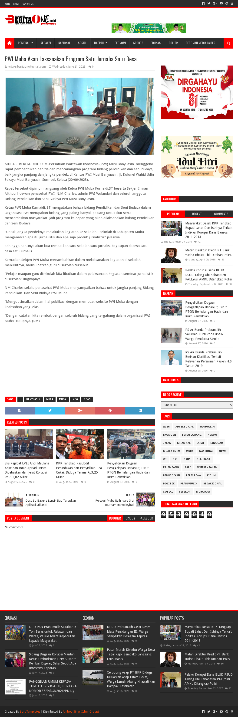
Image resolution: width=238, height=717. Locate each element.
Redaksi (45, 42)
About (16, 3)
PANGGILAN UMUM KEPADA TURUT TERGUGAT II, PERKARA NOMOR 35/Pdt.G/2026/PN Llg (53, 686)
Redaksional (212, 483)
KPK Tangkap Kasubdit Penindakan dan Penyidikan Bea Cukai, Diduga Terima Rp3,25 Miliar (79, 470)
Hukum (212, 434)
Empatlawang (192, 434)
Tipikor (184, 491)
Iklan (167, 442)
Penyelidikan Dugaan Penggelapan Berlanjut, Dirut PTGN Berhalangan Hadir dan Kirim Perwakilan (128, 470)
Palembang (171, 467)
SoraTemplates (30, 711)
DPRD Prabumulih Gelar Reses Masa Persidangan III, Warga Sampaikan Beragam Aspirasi (128, 631)
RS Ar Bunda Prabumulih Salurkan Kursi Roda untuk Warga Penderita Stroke (204, 334)
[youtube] (221, 3)
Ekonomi (120, 42)
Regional (24, 42)
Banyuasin (33, 399)
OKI (175, 459)
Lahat (200, 442)
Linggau (216, 442)
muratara (203, 491)
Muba (49, 399)
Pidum (211, 475)
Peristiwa (193, 475)
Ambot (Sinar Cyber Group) (81, 711)
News (87, 399)
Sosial (82, 42)
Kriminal (184, 442)
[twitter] (208, 3)
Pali (188, 467)
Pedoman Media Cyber (200, 42)
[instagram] (231, 3)
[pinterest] (227, 3)
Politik (173, 42)
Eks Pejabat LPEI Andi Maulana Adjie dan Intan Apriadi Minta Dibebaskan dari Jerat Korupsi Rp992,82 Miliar (27, 470)
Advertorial (184, 426)
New (75, 399)
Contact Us (28, 3)
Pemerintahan (207, 467)
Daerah (99, 42)
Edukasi (156, 42)
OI (165, 459)
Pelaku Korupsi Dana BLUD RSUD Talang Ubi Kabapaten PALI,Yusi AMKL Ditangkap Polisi (208, 274)
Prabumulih (189, 483)
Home (7, 3)
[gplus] (215, 3)
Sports (138, 42)
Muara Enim (171, 451)
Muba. (63, 399)
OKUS (187, 459)
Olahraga (203, 459)
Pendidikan (171, 475)
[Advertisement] (80, 359)
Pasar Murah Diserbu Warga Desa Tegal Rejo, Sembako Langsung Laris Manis (131, 654)
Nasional (64, 42)
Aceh (166, 426)
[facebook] (203, 3)
